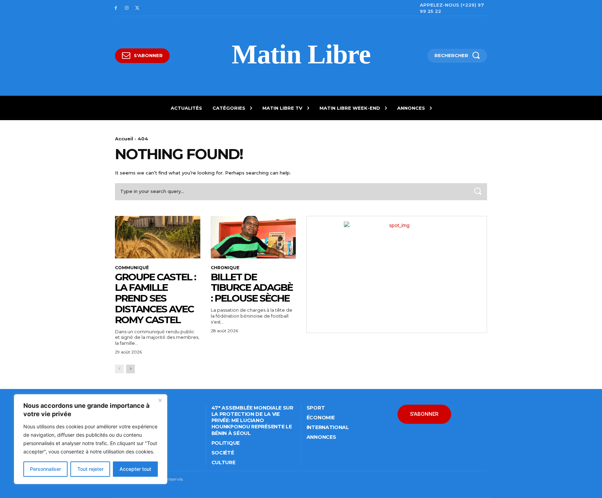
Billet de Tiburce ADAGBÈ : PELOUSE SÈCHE (252, 287)
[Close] (160, 400)
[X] (137, 8)
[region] (90, 439)
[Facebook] (115, 8)
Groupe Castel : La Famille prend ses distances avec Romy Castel (155, 298)
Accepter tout (135, 469)
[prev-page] (119, 369)
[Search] (477, 191)
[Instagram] (126, 8)
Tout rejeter (90, 469)
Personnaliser (45, 469)
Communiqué (132, 267)
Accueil (124, 138)
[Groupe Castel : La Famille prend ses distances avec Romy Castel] (157, 237)
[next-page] (130, 369)
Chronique (225, 267)
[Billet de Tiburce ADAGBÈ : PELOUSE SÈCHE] (253, 237)
